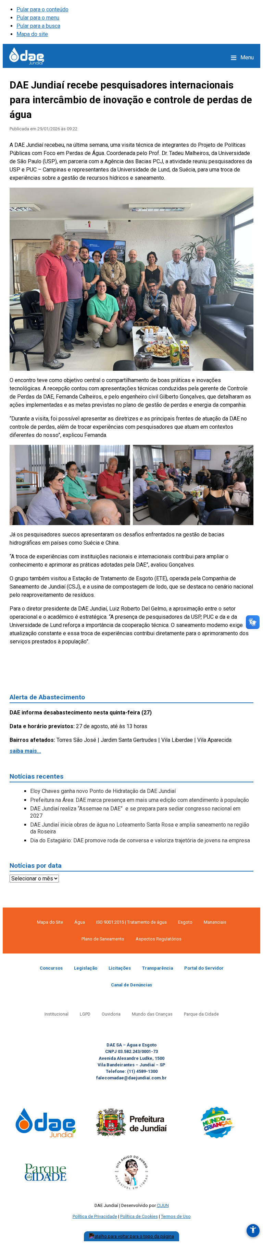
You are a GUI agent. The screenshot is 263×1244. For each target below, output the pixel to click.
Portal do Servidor (204, 968)
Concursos (51, 968)
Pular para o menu (37, 17)
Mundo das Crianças (152, 1014)
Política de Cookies (139, 1216)
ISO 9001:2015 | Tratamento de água (131, 922)
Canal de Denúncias (131, 984)
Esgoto (185, 922)
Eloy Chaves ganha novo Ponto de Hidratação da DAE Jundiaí (103, 791)
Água (79, 922)
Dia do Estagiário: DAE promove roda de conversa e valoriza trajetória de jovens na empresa (140, 840)
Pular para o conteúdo (42, 9)
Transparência (157, 968)
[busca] (219, 57)
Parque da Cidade (201, 1014)
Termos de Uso (176, 1216)
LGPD (85, 1014)
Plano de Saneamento (103, 938)
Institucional (56, 1014)
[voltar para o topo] (131, 1236)
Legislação (85, 968)
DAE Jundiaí (26, 55)
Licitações (120, 968)
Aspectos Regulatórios (158, 938)
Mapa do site (32, 34)
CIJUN (163, 1205)
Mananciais (215, 922)
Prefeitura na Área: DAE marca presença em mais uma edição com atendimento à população (139, 800)
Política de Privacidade (95, 1216)
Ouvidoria (111, 1014)
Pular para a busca (38, 26)
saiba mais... (25, 751)
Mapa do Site (50, 922)
